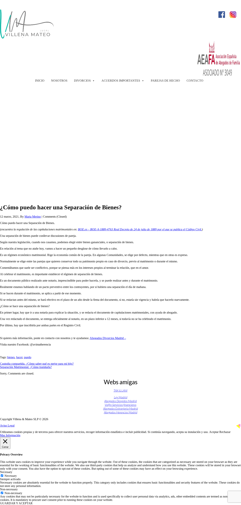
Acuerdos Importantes (120, 80)
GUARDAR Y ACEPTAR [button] (16, 503)
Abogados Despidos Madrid (120, 401)
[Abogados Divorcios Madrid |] (27, 37)
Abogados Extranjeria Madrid (120, 408)
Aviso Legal (7, 425)
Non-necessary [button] (9, 489)
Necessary (11, 475)
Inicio (39, 80)
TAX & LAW (120, 390)
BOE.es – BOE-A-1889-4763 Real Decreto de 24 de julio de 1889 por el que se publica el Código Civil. (140, 229)
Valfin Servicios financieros (120, 404)
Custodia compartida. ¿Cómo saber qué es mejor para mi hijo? (37, 363)
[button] (120, 191)
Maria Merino (32, 216)
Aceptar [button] (214, 432)
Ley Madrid (120, 397)
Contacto (195, 80)
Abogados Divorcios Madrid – (108, 338)
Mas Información (10, 435)
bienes (11, 357)
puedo (27, 357)
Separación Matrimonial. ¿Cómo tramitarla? (26, 367)
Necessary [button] (6, 472)
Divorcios (82, 80)
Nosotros (59, 80)
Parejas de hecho (165, 80)
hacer (19, 357)
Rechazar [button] (224, 432)
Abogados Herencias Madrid (120, 412)
